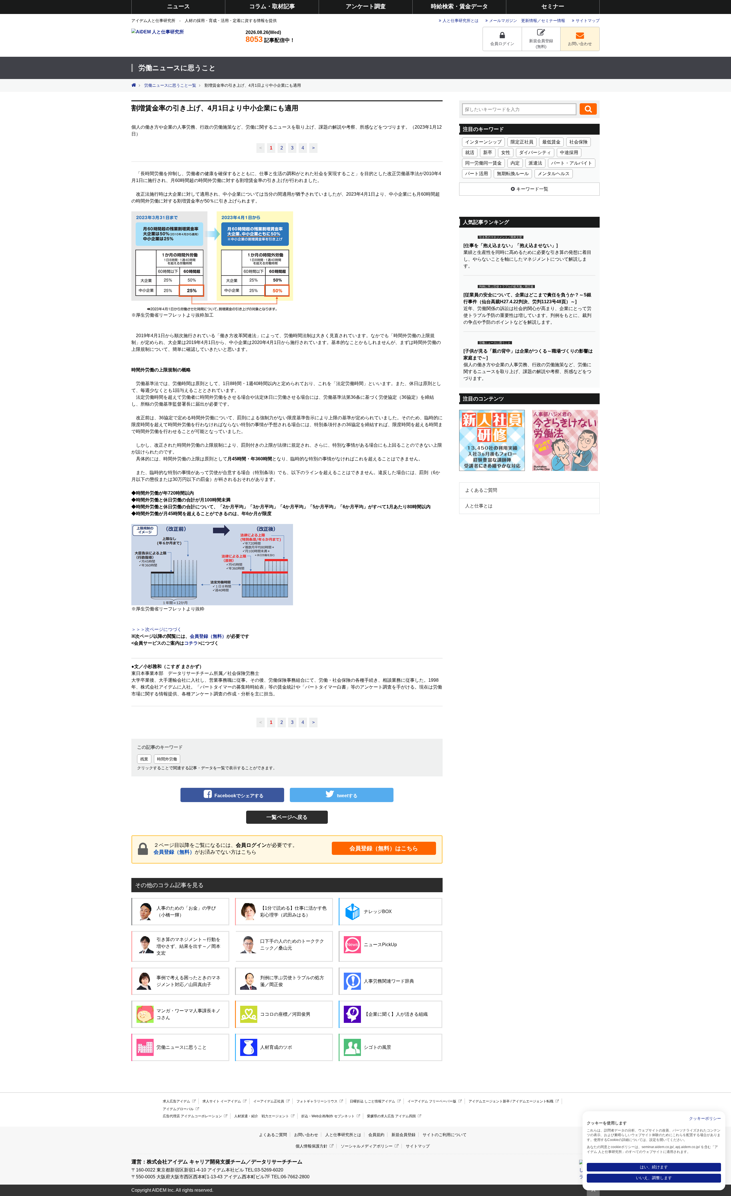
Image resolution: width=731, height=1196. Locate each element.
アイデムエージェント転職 (532, 1101)
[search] (588, 109)
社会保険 (578, 141)
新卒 (487, 152)
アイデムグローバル (178, 1109)
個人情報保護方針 (312, 1146)
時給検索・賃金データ (459, 6)
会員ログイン (502, 43)
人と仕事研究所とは (461, 20)
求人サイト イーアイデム (221, 1101)
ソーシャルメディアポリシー (367, 1146)
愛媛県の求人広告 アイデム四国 (391, 1116)
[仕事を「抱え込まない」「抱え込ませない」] (510, 245)
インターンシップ (483, 141)
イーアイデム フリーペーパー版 (431, 1101)
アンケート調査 (366, 6)
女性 (505, 152)
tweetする (347, 795)
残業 (144, 759)
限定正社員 (522, 141)
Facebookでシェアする (239, 795)
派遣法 (535, 163)
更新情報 (529, 20)
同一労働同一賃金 (483, 163)
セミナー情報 (553, 20)
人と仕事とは (479, 505)
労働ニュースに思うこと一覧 (170, 85)
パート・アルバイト (571, 163)
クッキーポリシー (705, 1118)
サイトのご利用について (445, 1134)
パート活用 (476, 173)
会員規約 (376, 1134)
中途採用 (569, 152)
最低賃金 (551, 141)
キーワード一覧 (532, 189)
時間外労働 (167, 759)
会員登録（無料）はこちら (384, 848)
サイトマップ (588, 20)
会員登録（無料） (174, 852)
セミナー (552, 6)
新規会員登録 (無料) (541, 44)
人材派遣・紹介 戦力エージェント (261, 1116)
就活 (469, 152)
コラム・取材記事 (272, 6)
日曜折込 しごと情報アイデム (372, 1101)
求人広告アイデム (176, 1101)
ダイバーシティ (535, 152)
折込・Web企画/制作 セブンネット (328, 1116)
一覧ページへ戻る (287, 817)
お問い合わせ (580, 43)
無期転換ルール (513, 173)
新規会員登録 (403, 1134)
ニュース (178, 6)
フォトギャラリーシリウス (317, 1101)
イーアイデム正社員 (268, 1101)
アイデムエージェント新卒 (489, 1101)
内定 (515, 163)
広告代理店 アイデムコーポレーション (192, 1116)
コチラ (191, 643)
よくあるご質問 (481, 490)
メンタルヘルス (554, 173)
